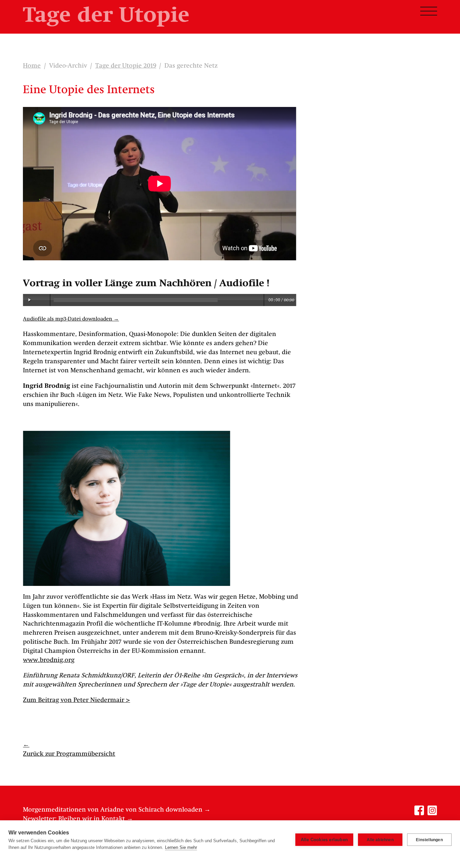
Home (32, 66)
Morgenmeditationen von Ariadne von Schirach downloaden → (116, 810)
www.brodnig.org (48, 660)
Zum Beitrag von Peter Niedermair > (76, 700)
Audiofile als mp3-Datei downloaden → (71, 319)
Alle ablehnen (380, 839)
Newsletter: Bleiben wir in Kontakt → (78, 819)
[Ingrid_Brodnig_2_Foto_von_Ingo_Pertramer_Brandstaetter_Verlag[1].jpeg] (126, 508)
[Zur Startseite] (106, 16)
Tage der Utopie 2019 (125, 66)
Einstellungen (429, 839)
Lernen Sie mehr (181, 847)
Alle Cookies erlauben (324, 839)
